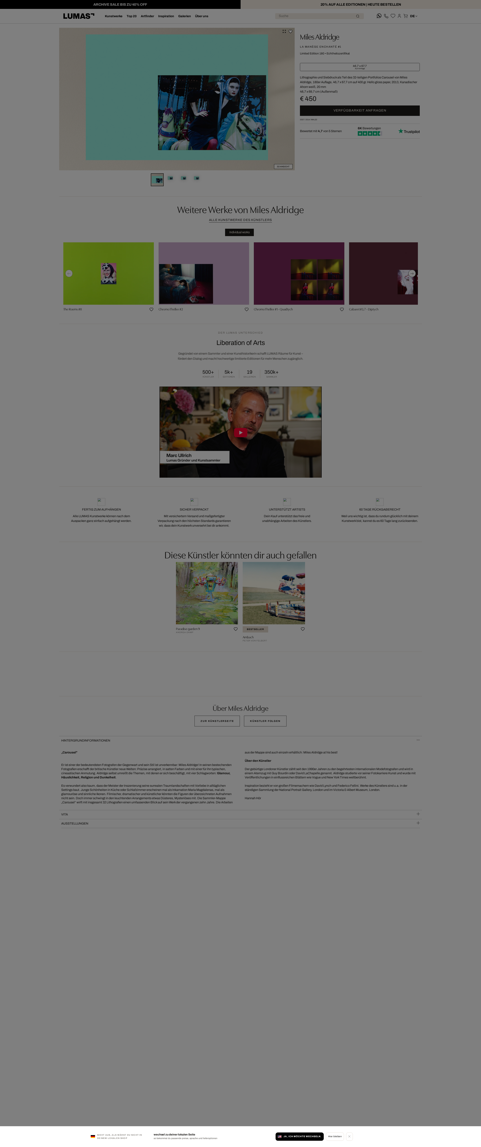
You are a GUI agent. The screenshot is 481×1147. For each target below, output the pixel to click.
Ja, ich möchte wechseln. (302, 1136)
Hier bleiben (335, 1136)
